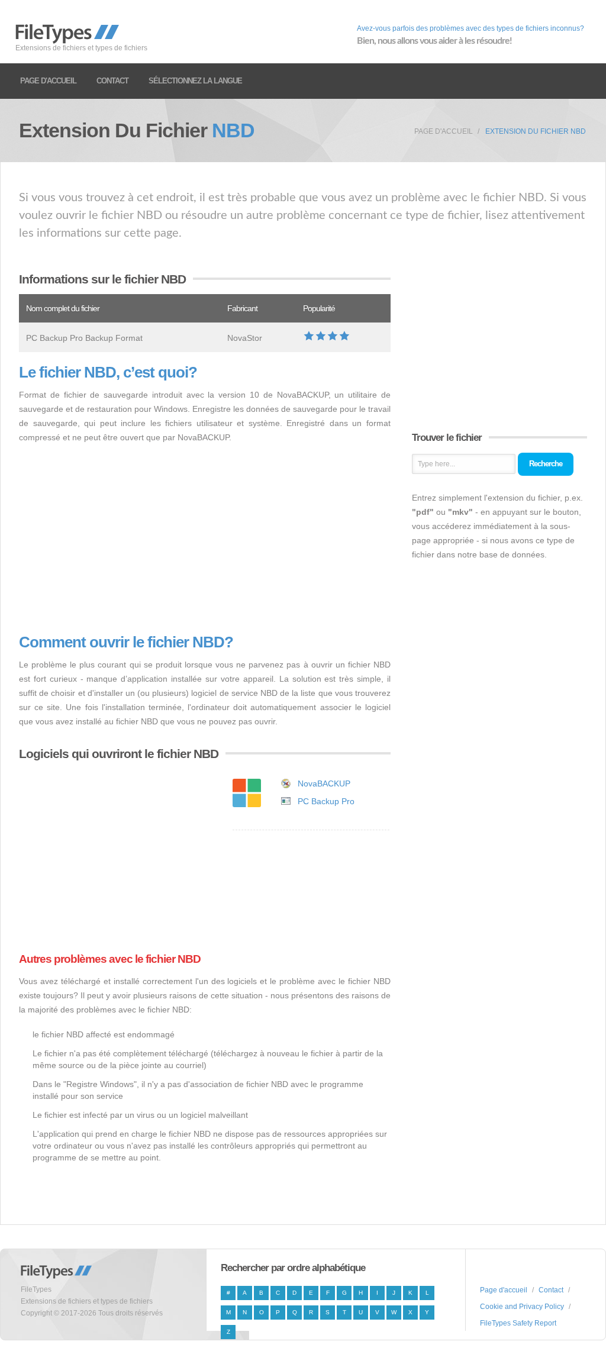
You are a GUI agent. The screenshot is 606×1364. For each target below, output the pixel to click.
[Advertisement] (205, 539)
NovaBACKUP (324, 783)
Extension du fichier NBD (535, 131)
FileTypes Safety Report (518, 1323)
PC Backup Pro (326, 801)
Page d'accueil (48, 80)
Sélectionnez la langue (195, 80)
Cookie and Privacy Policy (522, 1306)
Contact (112, 80)
